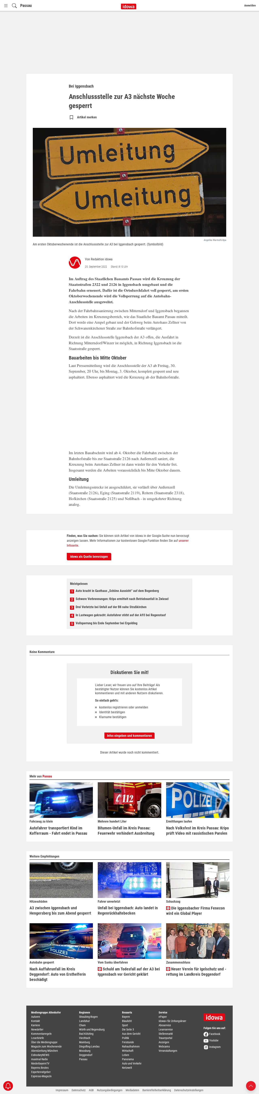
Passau (26, 5)
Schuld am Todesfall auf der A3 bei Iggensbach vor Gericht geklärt (129, 972)
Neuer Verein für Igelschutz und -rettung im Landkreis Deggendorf (196, 972)
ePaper (163, 1016)
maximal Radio (39, 1059)
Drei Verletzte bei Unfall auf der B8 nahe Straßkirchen (111, 607)
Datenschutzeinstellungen (188, 1090)
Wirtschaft (127, 1050)
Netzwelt (127, 1067)
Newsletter (37, 1029)
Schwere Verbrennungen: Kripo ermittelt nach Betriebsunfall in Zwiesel (122, 599)
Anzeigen (164, 1042)
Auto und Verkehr (131, 1063)
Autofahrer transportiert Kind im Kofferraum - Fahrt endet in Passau (58, 831)
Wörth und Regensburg (92, 1029)
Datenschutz (79, 1090)
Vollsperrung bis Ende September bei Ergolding (106, 623)
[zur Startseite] (216, 1015)
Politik (125, 1038)
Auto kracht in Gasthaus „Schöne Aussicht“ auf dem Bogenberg (117, 591)
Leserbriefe (37, 1038)
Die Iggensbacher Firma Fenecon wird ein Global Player (195, 911)
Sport (125, 1025)
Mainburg (84, 1042)
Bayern (126, 1016)
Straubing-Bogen (88, 1016)
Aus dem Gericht (131, 1033)
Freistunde (128, 1042)
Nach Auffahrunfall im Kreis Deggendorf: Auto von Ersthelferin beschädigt (58, 974)
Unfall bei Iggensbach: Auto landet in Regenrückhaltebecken (128, 910)
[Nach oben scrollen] (251, 1086)
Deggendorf (85, 1055)
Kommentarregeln (41, 1033)
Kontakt (35, 1021)
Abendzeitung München (44, 1050)
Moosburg (84, 1050)
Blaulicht (127, 1021)
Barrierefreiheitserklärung (156, 1090)
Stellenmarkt (166, 1033)
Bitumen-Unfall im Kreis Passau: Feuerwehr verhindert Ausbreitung (126, 831)
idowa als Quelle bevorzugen (89, 557)
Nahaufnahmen (131, 1046)
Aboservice (165, 1025)
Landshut (84, 1021)
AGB (91, 1090)
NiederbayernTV (40, 1063)
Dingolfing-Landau (89, 1046)
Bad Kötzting (86, 1033)
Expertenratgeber (41, 1072)
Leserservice (166, 1029)
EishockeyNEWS (40, 1055)
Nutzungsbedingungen (109, 1090)
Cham (82, 1025)
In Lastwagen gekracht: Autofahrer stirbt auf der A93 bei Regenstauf (121, 615)
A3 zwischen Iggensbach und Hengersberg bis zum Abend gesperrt (60, 910)
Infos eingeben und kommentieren (129, 736)
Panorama (128, 1059)
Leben (125, 1055)
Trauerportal (165, 1038)
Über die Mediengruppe (44, 1042)
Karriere (35, 1025)
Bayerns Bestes (40, 1067)
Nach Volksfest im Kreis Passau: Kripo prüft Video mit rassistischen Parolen (197, 831)
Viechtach (84, 1038)
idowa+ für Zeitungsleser (172, 1021)
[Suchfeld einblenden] (14, 5)
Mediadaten (132, 1090)
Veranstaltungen (168, 1050)
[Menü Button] (5, 5)
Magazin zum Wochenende (46, 1046)
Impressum (62, 1090)
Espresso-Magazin (41, 1076)
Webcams (164, 1046)
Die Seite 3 (128, 1029)
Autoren (35, 1016)
